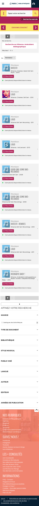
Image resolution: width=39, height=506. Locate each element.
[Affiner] (7, 37)
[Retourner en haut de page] (19, 304)
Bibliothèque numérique (12, 432)
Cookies (5, 488)
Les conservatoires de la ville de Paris (15, 501)
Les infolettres (8, 449)
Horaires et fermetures (11, 460)
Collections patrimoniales (12, 430)
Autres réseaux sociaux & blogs (14, 447)
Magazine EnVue (9, 482)
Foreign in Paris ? (9, 486)
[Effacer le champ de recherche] (31, 13)
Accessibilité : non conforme (10, 503)
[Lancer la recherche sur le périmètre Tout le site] (35, 13)
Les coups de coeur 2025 (12, 467)
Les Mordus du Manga (11, 469)
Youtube (6, 445)
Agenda (5, 421)
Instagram (6, 443)
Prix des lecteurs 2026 (10, 464)
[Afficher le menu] (3, 3)
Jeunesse (6, 427)
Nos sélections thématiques (13, 462)
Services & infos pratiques (12, 419)
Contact (10, 480)
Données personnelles (18, 488)
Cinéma (5, 425)
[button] (35, 4)
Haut (36, 410)
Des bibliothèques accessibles (13, 484)
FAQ (4, 480)
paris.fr (3, 498)
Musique (6, 423)
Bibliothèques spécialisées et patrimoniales (23, 498)
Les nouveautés (8, 458)
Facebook (6, 440)
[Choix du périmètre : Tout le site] (3, 13)
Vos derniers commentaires (13, 471)
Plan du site (7, 492)
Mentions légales (9, 490)
